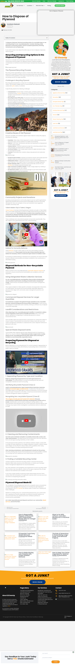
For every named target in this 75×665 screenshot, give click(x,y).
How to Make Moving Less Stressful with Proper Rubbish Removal (26, 555)
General (55, 114)
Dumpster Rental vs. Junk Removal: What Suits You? (61, 137)
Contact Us (61, 1)
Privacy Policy (22, 617)
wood (20, 105)
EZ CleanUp (19, 488)
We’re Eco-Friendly (52, 1)
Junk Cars (55, 123)
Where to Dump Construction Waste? (62, 161)
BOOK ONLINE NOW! (61, 195)
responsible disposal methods (35, 270)
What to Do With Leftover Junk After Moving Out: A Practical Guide (60, 517)
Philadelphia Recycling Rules (62, 155)
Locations (29, 5)
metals (19, 93)
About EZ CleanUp (36, 1)
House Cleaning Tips (58, 119)
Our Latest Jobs (24, 604)
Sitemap (41, 617)
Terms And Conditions (32, 617)
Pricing (49, 5)
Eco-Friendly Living (57, 106)
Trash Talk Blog (69, 1)
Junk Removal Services (58, 128)
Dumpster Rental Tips (58, 101)
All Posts (10, 26)
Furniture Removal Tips (58, 110)
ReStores (11, 250)
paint (13, 86)
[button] (46, 37)
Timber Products (10, 210)
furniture (10, 165)
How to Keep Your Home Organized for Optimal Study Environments (60, 554)
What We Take (39, 5)
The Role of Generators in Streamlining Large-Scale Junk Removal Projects (60, 536)
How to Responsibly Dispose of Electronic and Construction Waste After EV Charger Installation (27, 517)
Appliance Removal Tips (59, 93)
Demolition (55, 97)
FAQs (44, 1)
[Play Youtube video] (26, 119)
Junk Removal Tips (57, 132)
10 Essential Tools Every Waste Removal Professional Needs (27, 535)
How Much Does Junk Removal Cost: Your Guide (63, 167)
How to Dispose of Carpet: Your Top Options (62, 143)
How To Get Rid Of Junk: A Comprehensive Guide (61, 149)
